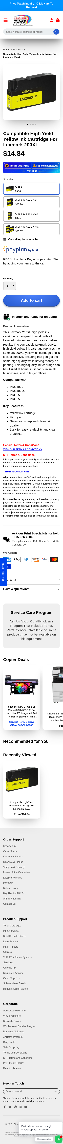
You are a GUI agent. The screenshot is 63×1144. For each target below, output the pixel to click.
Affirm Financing (12, 898)
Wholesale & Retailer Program (19, 1026)
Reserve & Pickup (13, 861)
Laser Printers (11, 941)
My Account (9, 846)
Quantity (8, 278)
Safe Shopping (11, 1047)
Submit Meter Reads (14, 983)
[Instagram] (20, 1106)
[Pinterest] (15, 1106)
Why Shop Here (12, 1015)
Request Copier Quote (15, 988)
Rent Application (12, 1068)
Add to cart (31, 300)
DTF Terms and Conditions (18, 1057)
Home (6, 49)
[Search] (56, 32)
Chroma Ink (9, 967)
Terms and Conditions (15, 1052)
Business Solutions (13, 1031)
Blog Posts (9, 1042)
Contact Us (9, 903)
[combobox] (31, 31)
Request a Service (13, 973)
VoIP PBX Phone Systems (17, 957)
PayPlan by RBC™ (13, 893)
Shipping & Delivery (14, 867)
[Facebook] (4, 1106)
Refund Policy (10, 888)
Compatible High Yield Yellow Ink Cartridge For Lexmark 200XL (21, 790)
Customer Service (13, 856)
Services (8, 962)
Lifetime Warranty (12, 877)
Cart (58, 20)
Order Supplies (11, 978)
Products (18, 49)
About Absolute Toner (14, 1010)
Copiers (7, 951)
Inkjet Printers (10, 946)
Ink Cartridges (11, 930)
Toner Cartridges (12, 925)
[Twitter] (9, 1106)
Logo (23, 20)
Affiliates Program (13, 1036)
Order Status (10, 851)
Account (52, 20)
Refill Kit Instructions (14, 936)
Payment (8, 882)
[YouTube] (25, 1106)
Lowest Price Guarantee (16, 872)
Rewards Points (12, 1021)
